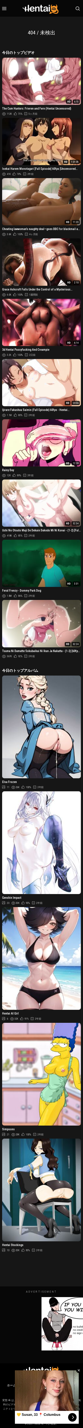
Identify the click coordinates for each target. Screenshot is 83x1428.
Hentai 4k (39, 1423)
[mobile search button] (77, 8)
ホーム (11, 1385)
